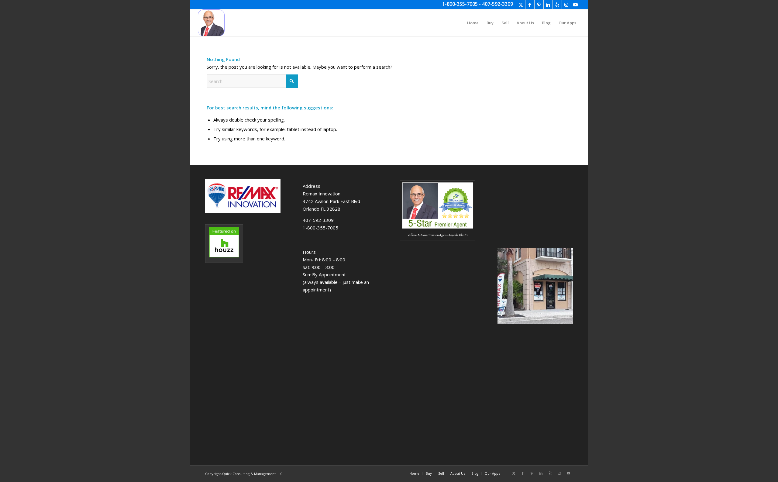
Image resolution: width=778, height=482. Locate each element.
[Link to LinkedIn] (548, 4)
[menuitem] (473, 22)
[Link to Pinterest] (539, 4)
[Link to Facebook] (529, 4)
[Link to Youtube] (575, 4)
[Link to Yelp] (557, 4)
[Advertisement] (437, 356)
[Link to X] (520, 4)
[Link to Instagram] (566, 4)
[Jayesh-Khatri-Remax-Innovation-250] (211, 22)
